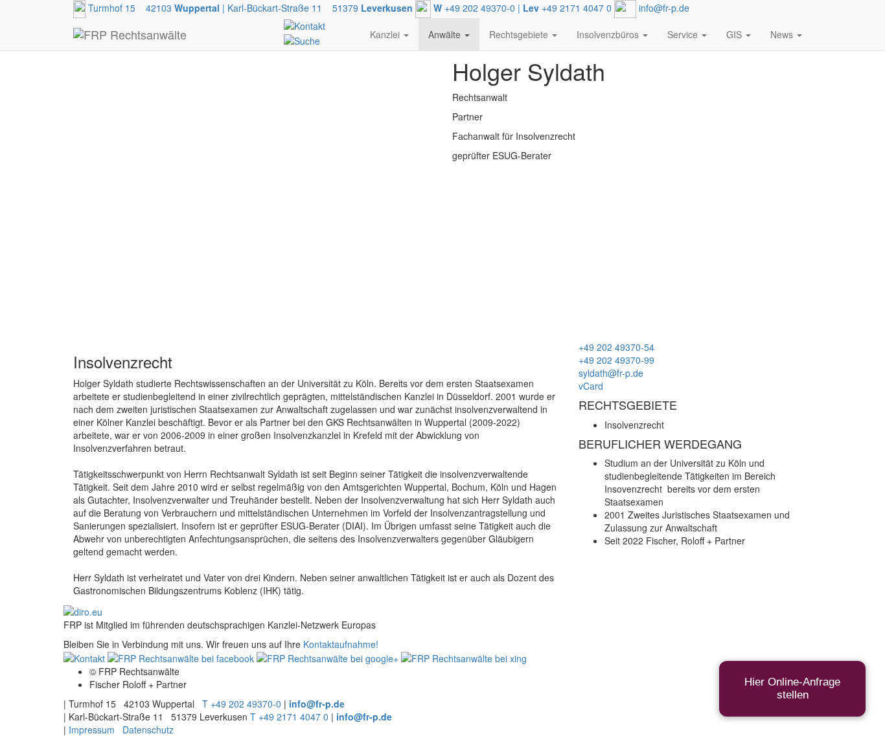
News (783, 34)
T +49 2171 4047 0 (289, 716)
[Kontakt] (304, 24)
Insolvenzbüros (609, 34)
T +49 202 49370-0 (241, 703)
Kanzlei (386, 34)
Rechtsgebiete (520, 34)
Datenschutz (148, 729)
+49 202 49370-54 (616, 346)
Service (683, 34)
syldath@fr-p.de (611, 372)
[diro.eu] (82, 609)
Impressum (92, 729)
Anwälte (445, 34)
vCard (591, 385)
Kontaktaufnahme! (340, 644)
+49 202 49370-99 (616, 359)
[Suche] (302, 38)
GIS (735, 34)
